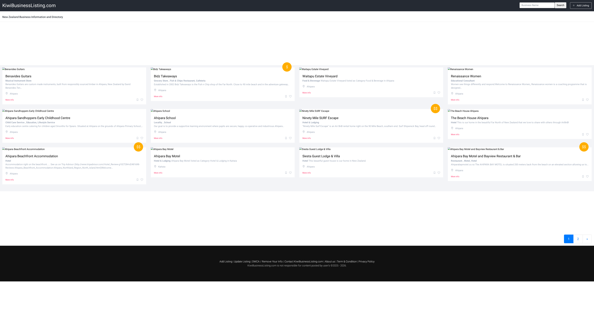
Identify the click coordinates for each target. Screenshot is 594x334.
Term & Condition (347, 261)
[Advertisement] (95, 43)
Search (560, 5)
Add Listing (582, 5)
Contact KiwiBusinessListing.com (304, 261)
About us (330, 261)
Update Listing (242, 261)
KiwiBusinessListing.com (29, 5)
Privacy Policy (366, 261)
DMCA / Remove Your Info (267, 261)
